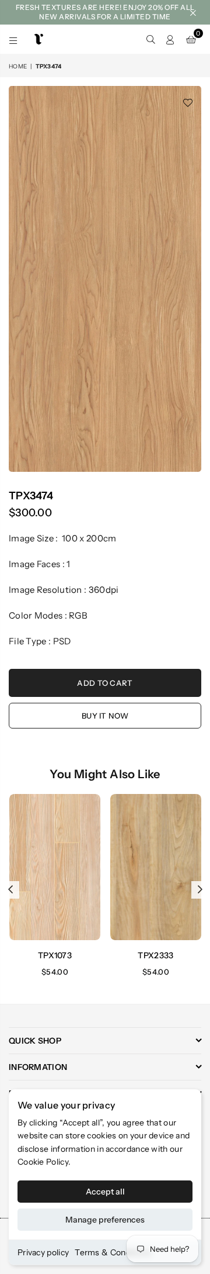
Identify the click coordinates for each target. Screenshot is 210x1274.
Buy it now (105, 715)
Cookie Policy (43, 1161)
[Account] (170, 39)
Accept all (105, 1191)
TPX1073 (55, 955)
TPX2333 (155, 955)
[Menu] (13, 39)
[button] (191, 39)
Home (18, 66)
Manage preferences (105, 1219)
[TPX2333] (155, 867)
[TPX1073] (54, 867)
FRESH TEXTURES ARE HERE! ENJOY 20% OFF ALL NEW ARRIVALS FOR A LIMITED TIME (105, 12)
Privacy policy (43, 1252)
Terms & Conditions (113, 1252)
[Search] (150, 39)
